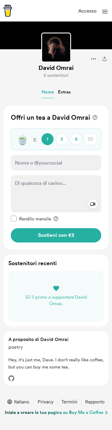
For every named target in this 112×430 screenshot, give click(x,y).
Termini (69, 402)
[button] (104, 11)
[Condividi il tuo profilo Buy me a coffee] (104, 59)
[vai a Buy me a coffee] (8, 11)
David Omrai (56, 67)
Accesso (87, 11)
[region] (56, 177)
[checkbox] (31, 218)
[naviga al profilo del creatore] (56, 47)
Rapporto (95, 402)
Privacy (45, 402)
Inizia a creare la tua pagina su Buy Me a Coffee (54, 412)
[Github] (11, 378)
